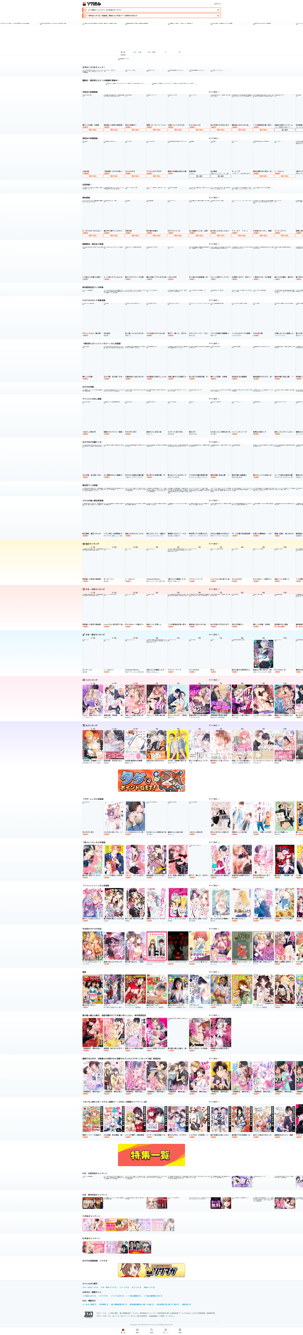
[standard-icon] (218, 10)
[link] (114, 71)
